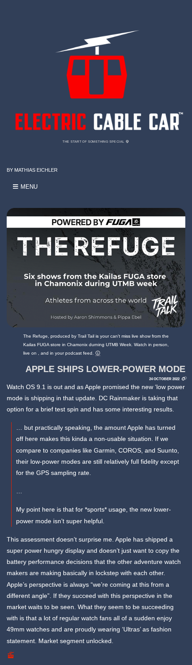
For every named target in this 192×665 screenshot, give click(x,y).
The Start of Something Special (94, 141)
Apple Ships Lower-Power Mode (105, 369)
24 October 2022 (164, 379)
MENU (28, 186)
